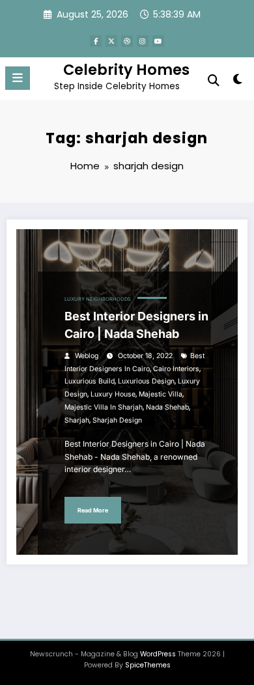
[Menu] (17, 78)
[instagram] (142, 41)
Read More (93, 510)
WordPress (158, 654)
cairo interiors (176, 369)
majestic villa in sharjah (103, 407)
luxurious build (89, 381)
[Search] (214, 80)
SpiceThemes (148, 665)
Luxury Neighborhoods (97, 299)
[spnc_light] (237, 81)
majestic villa (160, 394)
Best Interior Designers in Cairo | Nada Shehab (136, 325)
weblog (86, 356)
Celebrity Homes (126, 69)
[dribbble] (127, 41)
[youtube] (158, 41)
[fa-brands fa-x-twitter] (111, 41)
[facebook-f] (96, 41)
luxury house (113, 394)
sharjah (76, 420)
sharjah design (117, 420)
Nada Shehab (167, 407)
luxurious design (146, 381)
